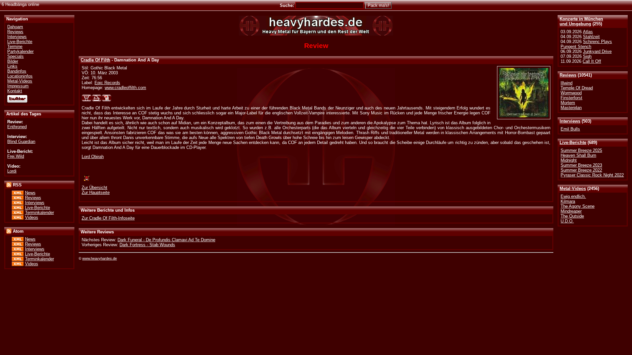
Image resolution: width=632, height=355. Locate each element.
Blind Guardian (21, 141)
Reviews (568, 75)
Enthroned (17, 126)
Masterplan (571, 107)
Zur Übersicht (94, 187)
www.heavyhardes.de (99, 258)
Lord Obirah (93, 156)
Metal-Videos (573, 188)
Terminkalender (39, 212)
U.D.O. (567, 221)
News (30, 192)
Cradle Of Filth (95, 60)
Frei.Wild (15, 156)
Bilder (12, 61)
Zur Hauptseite (96, 192)
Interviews (570, 121)
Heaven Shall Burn (578, 155)
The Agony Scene (577, 206)
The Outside (572, 216)
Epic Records (107, 82)
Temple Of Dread (577, 87)
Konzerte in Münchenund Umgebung (581, 21)
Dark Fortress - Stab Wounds (147, 244)
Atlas (588, 31)
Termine (14, 46)
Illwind (566, 83)
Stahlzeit (591, 36)
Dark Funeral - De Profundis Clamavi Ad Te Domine (166, 239)
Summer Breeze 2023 (581, 165)
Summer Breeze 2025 (581, 150)
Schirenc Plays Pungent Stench (586, 44)
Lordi (11, 171)
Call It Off (592, 61)
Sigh (587, 56)
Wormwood (571, 92)
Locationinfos (20, 76)
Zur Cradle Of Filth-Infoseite (108, 218)
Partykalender (20, 51)
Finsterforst (571, 97)
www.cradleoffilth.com (125, 87)
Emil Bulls (570, 129)
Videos (31, 217)
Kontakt (14, 90)
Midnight (569, 160)
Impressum (18, 85)
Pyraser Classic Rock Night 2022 (592, 175)
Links (12, 66)
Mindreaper (571, 211)
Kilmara (568, 201)
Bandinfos (16, 71)
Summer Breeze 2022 (581, 170)
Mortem (568, 102)
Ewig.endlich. (573, 196)
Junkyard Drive (597, 51)
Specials (15, 56)
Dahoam (15, 26)
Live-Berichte (573, 142)
